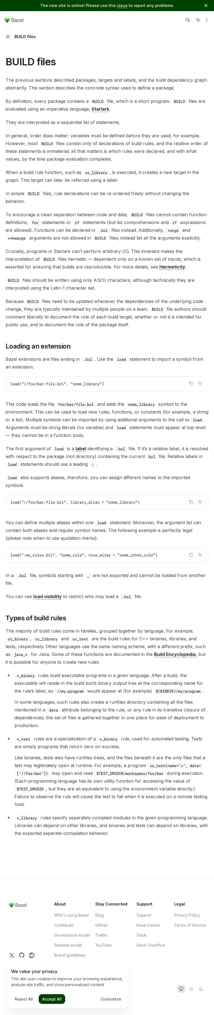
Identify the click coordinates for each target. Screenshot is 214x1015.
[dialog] (68, 986)
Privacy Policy (187, 915)
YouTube (103, 945)
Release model (68, 945)
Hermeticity (172, 267)
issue (122, 5)
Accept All (52, 999)
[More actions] (207, 20)
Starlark (100, 109)
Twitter (101, 935)
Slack (142, 935)
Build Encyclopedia (175, 654)
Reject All (24, 999)
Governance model (72, 935)
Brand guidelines (69, 955)
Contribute (64, 925)
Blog (99, 915)
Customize (111, 999)
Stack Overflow (151, 945)
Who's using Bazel (71, 915)
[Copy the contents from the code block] (191, 383)
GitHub (101, 925)
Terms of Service (190, 925)
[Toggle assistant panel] (198, 20)
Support (144, 915)
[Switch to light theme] (191, 989)
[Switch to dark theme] (201, 989)
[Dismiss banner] (206, 5)
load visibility (47, 596)
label (81, 448)
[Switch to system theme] (181, 989)
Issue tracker (148, 925)
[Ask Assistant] (200, 383)
